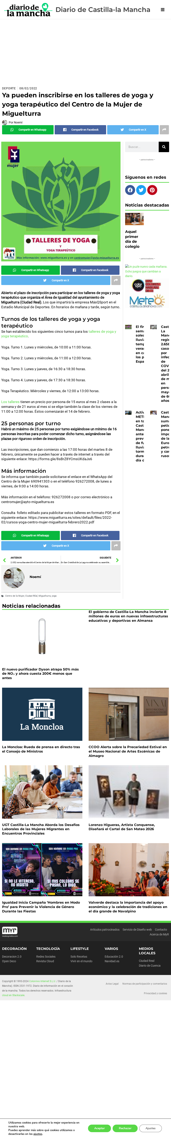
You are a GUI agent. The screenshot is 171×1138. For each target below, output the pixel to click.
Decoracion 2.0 (11, 956)
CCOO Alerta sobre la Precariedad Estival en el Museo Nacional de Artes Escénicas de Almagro (128, 751)
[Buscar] (164, 147)
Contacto (161, 929)
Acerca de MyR (159, 934)
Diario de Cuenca (150, 965)
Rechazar (125, 1128)
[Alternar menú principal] (162, 9)
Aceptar (99, 1128)
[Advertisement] (85, 50)
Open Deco (9, 961)
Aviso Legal (112, 983)
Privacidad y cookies (155, 993)
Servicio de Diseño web (137, 929)
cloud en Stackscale (13, 995)
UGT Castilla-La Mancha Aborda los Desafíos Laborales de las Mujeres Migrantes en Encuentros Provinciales (41, 829)
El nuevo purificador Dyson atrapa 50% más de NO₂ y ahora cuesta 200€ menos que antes (40, 673)
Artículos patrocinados (104, 929)
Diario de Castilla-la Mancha (102, 9)
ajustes (37, 1134)
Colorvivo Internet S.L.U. (42, 981)
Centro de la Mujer (14, 596)
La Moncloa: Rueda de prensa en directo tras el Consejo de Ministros (41, 749)
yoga (54, 596)
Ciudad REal (31, 596)
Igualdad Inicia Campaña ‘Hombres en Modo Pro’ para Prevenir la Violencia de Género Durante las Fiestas (41, 906)
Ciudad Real (146, 960)
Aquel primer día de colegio (132, 239)
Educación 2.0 (114, 956)
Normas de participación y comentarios (144, 983)
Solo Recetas (78, 956)
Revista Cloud (45, 961)
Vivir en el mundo (81, 961)
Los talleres (10, 402)
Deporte (9, 88)
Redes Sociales (45, 956)
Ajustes (151, 1128)
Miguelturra (45, 596)
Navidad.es (112, 961)
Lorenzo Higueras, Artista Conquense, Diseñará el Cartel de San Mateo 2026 (122, 827)
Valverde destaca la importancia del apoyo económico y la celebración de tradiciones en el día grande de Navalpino (128, 906)
